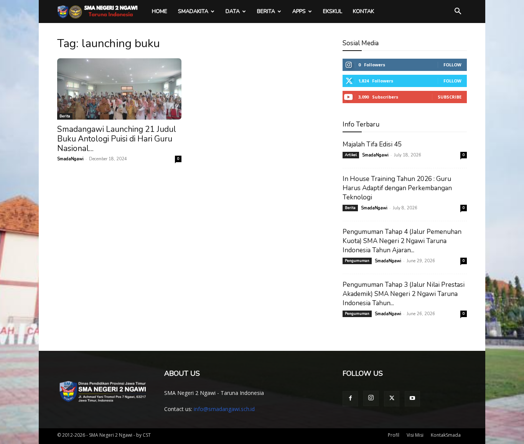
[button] (457, 12)
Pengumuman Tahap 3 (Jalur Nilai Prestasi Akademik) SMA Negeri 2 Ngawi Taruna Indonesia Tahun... (404, 294)
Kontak (363, 11)
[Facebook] (350, 398)
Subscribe (449, 97)
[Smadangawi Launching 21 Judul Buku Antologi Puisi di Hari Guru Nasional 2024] (119, 89)
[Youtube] (412, 398)
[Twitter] (391, 398)
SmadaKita (193, 11)
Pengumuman (357, 260)
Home (159, 11)
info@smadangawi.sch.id (224, 409)
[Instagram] (371, 398)
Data (233, 11)
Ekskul (332, 11)
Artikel (351, 155)
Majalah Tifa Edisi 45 (372, 144)
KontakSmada (446, 435)
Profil (393, 435)
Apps (299, 11)
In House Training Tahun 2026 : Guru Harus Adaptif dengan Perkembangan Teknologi (397, 188)
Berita (266, 11)
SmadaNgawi (70, 159)
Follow (452, 64)
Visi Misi (415, 435)
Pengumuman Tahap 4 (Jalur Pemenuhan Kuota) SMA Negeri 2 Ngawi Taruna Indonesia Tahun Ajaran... (402, 241)
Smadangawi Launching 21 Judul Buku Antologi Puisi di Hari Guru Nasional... (116, 139)
